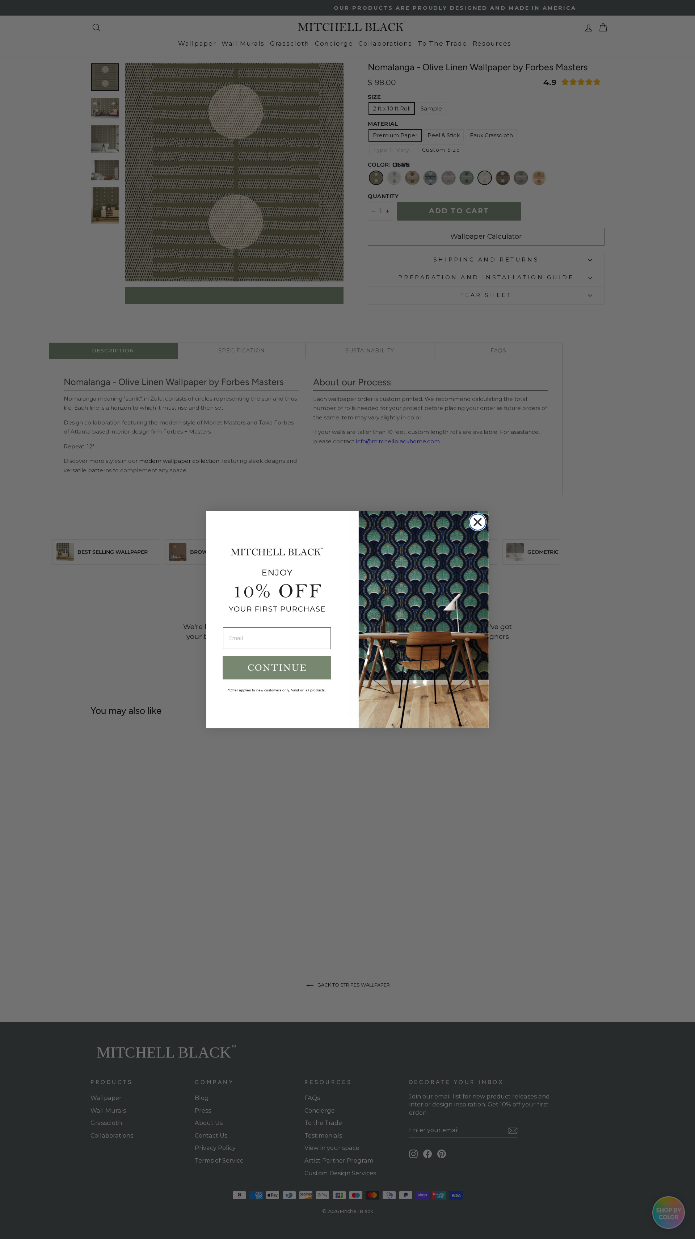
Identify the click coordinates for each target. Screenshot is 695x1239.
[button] (277, 667)
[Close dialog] (477, 522)
